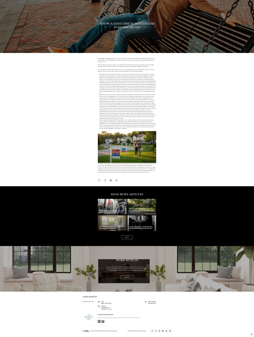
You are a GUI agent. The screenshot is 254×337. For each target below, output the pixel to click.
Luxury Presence (112, 331)
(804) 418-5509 (151, 303)
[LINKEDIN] (159, 331)
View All (127, 237)
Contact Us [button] (127, 277)
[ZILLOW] (166, 331)
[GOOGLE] (170, 331)
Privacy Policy (142, 331)
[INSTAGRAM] (155, 331)
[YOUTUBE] (163, 331)
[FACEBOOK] (152, 331)
